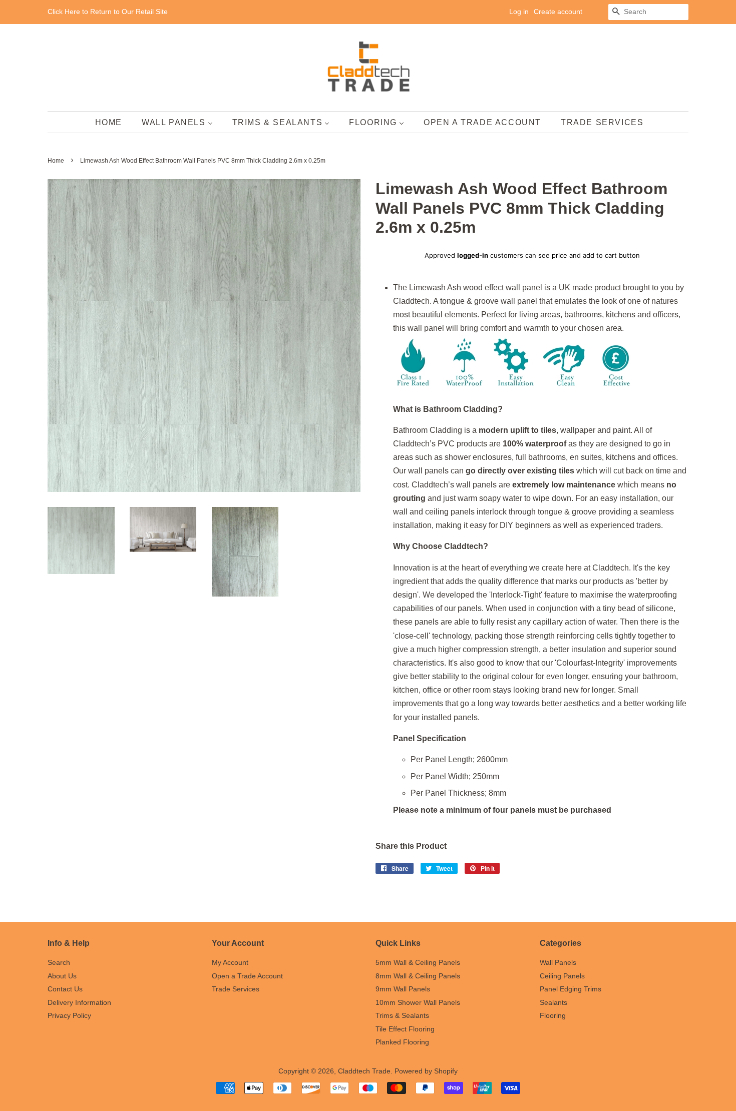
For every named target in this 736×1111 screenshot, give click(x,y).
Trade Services (235, 989)
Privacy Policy (69, 1015)
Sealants (553, 1002)
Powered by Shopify (426, 1071)
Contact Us (65, 989)
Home (56, 160)
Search (59, 962)
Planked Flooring (402, 1042)
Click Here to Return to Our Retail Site (108, 12)
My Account (230, 962)
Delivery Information (79, 1002)
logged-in (472, 255)
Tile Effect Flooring (405, 1029)
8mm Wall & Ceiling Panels (418, 976)
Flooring (553, 1015)
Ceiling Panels (562, 976)
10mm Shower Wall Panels (418, 1002)
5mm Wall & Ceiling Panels (418, 962)
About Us (62, 976)
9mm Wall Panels (403, 989)
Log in (519, 12)
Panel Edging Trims (570, 989)
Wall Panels (558, 962)
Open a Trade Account (247, 976)
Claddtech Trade (364, 1071)
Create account (558, 12)
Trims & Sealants (402, 1015)
